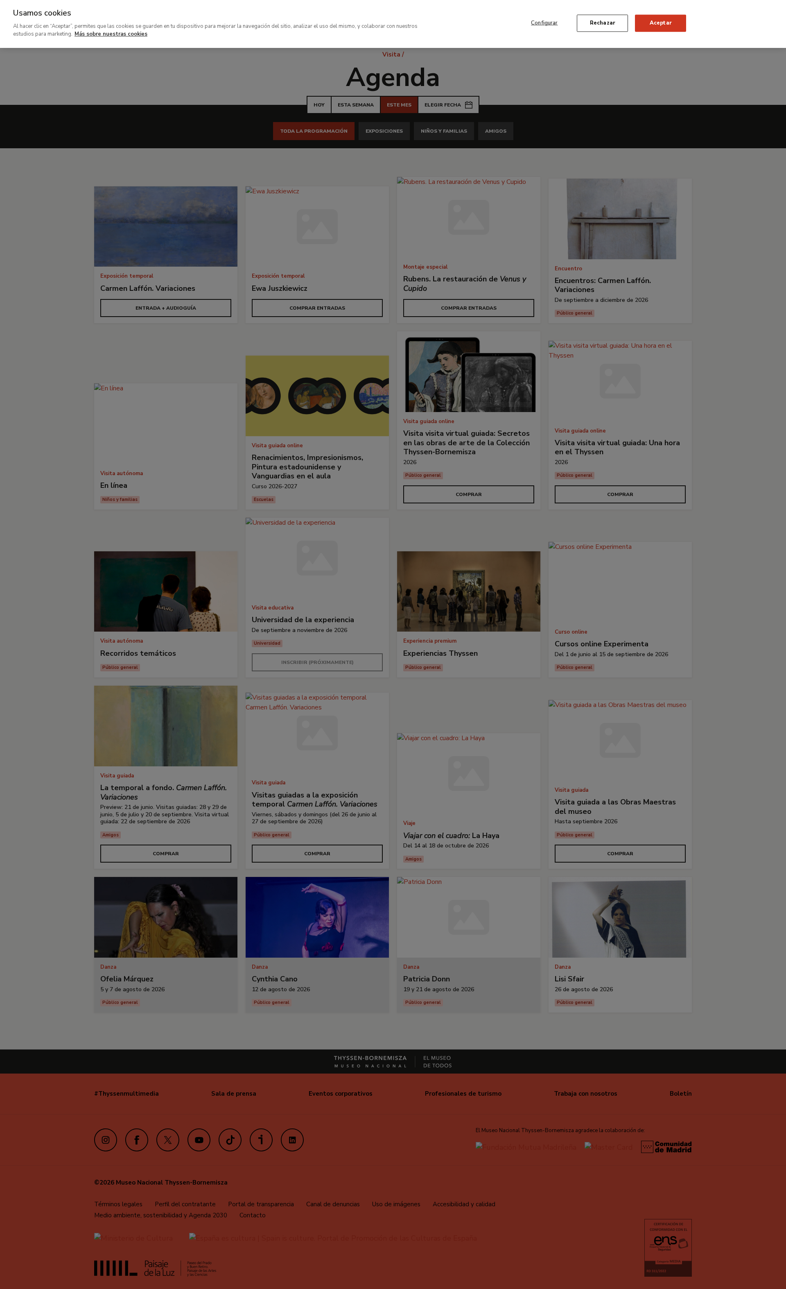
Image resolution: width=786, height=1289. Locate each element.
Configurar (544, 23)
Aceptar (661, 23)
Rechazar (602, 23)
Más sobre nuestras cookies (111, 34)
